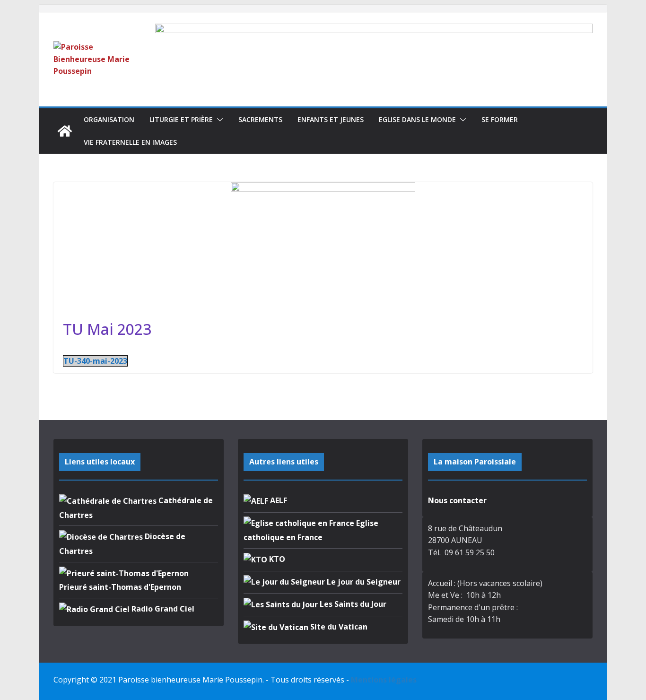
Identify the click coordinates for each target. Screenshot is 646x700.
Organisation (109, 119)
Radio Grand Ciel (162, 609)
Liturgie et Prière (181, 119)
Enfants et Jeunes (330, 119)
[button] (218, 119)
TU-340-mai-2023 (95, 361)
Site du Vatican (337, 626)
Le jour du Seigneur (363, 582)
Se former (499, 119)
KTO (276, 559)
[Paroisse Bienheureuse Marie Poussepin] (64, 131)
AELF (277, 500)
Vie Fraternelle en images (130, 142)
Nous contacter (457, 500)
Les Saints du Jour (352, 604)
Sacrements (260, 119)
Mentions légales (384, 679)
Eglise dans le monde (417, 119)
